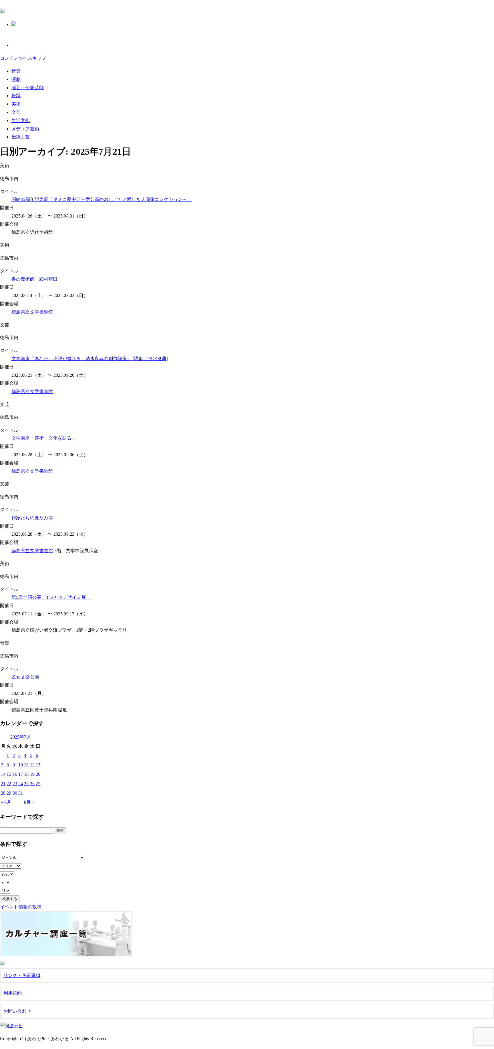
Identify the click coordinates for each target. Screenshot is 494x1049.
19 (32, 774)
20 (38, 774)
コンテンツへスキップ (23, 58)
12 (32, 764)
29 (9, 793)
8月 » (29, 802)
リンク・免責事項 (21, 975)
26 (32, 783)
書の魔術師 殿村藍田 (34, 279)
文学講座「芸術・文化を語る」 (43, 438)
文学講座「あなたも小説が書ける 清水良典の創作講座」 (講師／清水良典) (89, 358)
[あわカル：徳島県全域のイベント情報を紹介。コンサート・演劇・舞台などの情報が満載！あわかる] (2, 10)
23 (15, 783)
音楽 (16, 71)
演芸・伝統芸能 (27, 87)
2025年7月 (20, 737)
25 (26, 783)
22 (9, 783)
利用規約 (12, 993)
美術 (16, 103)
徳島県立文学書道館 (32, 312)
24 (20, 783)
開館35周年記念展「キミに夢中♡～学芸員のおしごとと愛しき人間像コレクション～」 (101, 199)
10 (20, 764)
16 (15, 774)
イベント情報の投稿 (20, 906)
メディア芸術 (25, 128)
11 (26, 764)
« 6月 (6, 802)
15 (9, 774)
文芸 (16, 112)
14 (3, 774)
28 (3, 793)
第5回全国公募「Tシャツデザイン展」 (51, 597)
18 (26, 774)
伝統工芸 (20, 136)
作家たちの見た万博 (32, 517)
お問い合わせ (17, 1011)
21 (3, 783)
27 (38, 783)
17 (20, 774)
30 (15, 793)
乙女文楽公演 (25, 677)
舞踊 (16, 95)
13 (38, 764)
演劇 (16, 79)
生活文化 (20, 120)
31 (20, 793)
